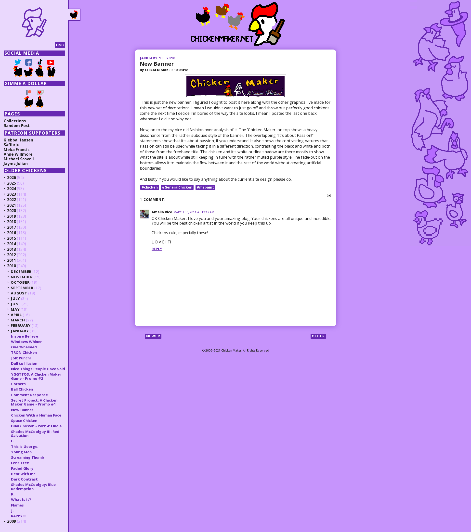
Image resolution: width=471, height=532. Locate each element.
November (22, 277)
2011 (11, 260)
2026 (11, 178)
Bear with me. (24, 473)
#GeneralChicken (177, 187)
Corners (18, 383)
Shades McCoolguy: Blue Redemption (33, 486)
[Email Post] (328, 195)
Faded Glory (22, 468)
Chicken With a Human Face (36, 415)
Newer (153, 336)
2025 (11, 183)
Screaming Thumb (27, 457)
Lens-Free (20, 462)
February (21, 325)
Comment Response (29, 394)
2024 (11, 189)
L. (12, 440)
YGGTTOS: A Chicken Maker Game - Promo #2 (36, 376)
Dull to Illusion (24, 363)
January (20, 331)
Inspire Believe (24, 336)
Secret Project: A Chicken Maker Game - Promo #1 (34, 402)
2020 (11, 211)
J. (12, 510)
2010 (11, 266)
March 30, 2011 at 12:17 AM (194, 212)
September (22, 288)
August (19, 293)
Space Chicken (24, 420)
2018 (11, 222)
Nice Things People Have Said (38, 368)
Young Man (21, 451)
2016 (11, 233)
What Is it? (21, 499)
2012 (11, 255)
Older (318, 336)
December (21, 271)
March (18, 320)
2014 (11, 244)
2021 (11, 205)
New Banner (157, 63)
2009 (11, 521)
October (20, 282)
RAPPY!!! (18, 515)
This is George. (24, 446)
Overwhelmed (24, 346)
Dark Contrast (24, 479)
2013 (11, 249)
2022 (11, 200)
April (16, 315)
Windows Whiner (26, 341)
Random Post (17, 125)
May (15, 309)
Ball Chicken (22, 389)
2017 (11, 227)
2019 (11, 216)
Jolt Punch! (21, 357)
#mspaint (205, 187)
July (15, 298)
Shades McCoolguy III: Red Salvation (35, 433)
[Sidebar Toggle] (74, 15)
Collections (15, 121)
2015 (11, 238)
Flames (17, 505)
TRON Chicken (24, 352)
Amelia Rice (162, 212)
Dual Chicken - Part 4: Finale (36, 425)
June (16, 304)
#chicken (150, 187)
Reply (157, 248)
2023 (11, 194)
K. (12, 494)
